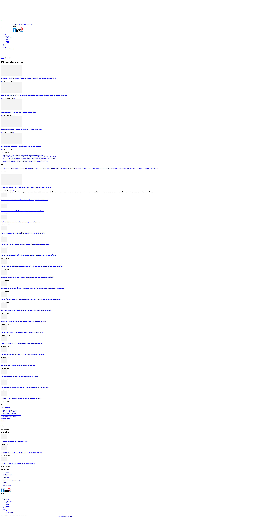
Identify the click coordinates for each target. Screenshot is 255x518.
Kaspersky (65, 168)
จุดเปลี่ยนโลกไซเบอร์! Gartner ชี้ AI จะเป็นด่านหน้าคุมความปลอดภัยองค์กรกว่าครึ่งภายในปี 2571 (27, 277)
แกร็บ (144, 168)
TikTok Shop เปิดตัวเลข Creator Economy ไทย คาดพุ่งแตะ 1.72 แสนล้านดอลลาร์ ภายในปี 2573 (28, 78)
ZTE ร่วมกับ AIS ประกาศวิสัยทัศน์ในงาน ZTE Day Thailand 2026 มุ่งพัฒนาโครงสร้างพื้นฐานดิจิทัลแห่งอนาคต (29, 158)
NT (74, 168)
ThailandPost (95, 168)
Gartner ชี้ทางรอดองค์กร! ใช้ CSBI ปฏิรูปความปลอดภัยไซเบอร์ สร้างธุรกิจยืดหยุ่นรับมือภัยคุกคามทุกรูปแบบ (31, 299)
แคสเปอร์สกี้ (147, 168)
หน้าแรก (2, 58)
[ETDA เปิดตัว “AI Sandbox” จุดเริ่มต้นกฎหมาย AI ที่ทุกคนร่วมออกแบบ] (4, 396)
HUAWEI (53, 168)
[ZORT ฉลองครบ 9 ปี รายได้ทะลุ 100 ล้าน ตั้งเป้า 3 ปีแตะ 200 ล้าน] (11, 109)
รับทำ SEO (14, 516)
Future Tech (6, 36)
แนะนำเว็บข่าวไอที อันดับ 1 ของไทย (9, 416)
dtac (36, 168)
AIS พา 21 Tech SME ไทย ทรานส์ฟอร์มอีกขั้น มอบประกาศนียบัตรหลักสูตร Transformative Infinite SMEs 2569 (29, 157)
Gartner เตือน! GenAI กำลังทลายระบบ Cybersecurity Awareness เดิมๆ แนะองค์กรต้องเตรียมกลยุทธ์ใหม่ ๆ (32, 266)
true (109, 168)
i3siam (2, 426)
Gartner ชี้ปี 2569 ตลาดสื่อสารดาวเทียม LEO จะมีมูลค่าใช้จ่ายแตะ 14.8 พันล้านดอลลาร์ (25, 388)
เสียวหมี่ (136, 168)
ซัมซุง (121, 168)
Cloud (11, 168)
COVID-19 (15, 168)
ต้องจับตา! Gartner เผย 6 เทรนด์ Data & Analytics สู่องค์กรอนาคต (20, 222)
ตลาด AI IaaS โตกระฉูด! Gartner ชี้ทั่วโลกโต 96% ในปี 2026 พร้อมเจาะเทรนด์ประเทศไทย (26, 187)
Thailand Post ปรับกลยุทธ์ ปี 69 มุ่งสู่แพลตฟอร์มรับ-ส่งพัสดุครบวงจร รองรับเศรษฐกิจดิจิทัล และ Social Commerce (34, 95)
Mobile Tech (9, 38)
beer (2, 81)
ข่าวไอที (5, 47)
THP (106, 168)
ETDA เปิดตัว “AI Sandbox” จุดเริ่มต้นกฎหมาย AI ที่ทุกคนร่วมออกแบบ (21, 399)
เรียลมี (134, 168)
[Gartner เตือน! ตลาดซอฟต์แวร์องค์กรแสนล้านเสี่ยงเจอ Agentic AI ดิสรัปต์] (4, 208)
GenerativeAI (45, 168)
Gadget (8, 39)
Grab (49, 168)
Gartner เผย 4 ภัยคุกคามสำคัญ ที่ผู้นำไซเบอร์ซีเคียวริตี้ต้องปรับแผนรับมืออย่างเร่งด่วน (25, 244)
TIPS (4, 44)
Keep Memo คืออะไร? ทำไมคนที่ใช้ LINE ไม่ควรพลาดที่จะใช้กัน (18, 464)
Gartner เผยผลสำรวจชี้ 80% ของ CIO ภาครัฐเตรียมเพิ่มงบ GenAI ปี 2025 (22, 354)
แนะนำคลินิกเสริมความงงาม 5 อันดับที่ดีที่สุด (11, 415)
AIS (5, 168)
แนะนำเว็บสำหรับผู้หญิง (6, 418)
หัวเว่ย (127, 168)
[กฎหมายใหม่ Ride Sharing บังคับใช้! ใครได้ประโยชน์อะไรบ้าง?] (4, 362)
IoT (56, 168)
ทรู (125, 168)
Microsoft (71, 168)
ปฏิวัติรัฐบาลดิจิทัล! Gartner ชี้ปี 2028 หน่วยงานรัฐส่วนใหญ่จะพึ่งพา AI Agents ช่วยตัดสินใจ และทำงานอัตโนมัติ (32, 288)
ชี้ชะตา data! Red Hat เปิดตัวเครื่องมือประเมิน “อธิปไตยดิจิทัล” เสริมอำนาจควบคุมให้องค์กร (26, 310)
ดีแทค (124, 168)
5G (1, 168)
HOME (4, 34)
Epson (38, 168)
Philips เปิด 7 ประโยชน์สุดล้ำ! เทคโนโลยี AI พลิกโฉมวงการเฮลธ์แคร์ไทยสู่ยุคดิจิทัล (23, 321)
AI (3, 168)
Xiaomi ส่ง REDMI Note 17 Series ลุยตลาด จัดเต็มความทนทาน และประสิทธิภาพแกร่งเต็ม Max (25, 161)
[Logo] (6, 32)
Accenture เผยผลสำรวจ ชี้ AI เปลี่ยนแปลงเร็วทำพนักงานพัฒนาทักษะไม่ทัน (21, 343)
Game (7, 41)
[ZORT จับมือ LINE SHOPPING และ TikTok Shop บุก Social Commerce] (11, 126)
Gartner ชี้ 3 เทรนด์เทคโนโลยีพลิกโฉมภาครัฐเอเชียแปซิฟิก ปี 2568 (19, 377)
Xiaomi (112, 168)
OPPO (76, 168)
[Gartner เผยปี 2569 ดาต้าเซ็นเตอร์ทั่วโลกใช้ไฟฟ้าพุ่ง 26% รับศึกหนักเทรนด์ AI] (4, 230)
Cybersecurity (20, 168)
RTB (82, 168)
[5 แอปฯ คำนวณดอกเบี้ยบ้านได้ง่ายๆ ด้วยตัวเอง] (4, 439)
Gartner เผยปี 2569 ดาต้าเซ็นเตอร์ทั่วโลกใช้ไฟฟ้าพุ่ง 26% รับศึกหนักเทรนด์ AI (23, 233)
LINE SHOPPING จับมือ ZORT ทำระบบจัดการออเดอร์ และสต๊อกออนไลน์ (21, 146)
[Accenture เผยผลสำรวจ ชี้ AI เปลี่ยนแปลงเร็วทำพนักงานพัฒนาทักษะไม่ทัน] (4, 340)
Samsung (85, 168)
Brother (8, 168)
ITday (59, 168)
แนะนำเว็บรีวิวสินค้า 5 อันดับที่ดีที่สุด (9, 413)
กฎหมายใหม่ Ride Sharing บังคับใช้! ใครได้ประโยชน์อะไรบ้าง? (18, 365)
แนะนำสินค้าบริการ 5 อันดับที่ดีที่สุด (8, 412)
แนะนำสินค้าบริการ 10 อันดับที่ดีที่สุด (9, 410)
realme (79, 168)
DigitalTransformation (29, 168)
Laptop (7, 42)
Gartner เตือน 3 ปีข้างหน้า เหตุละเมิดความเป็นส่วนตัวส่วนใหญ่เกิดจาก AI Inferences (24, 200)
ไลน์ (157, 168)
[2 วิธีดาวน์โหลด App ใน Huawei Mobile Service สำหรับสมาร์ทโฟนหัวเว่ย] (4, 450)
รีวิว (4, 46)
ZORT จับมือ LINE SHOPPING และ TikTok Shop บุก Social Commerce (21, 129)
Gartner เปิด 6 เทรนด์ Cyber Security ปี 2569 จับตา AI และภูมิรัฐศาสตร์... (22, 332)
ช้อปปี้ (119, 168)
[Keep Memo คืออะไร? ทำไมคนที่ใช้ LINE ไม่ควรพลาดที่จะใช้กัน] (4, 461)
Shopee (90, 168)
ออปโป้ (131, 168)
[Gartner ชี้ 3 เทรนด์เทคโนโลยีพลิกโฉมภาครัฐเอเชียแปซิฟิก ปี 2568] (4, 373)
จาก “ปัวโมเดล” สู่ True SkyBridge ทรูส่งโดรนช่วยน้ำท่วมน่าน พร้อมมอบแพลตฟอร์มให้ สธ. (24, 155)
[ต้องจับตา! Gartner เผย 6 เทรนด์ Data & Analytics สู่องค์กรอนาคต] (4, 219)
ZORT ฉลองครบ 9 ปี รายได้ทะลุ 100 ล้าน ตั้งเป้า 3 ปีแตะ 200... (18, 112)
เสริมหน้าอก (3, 421)
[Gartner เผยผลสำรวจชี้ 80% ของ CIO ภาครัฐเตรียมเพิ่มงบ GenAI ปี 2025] (4, 351)
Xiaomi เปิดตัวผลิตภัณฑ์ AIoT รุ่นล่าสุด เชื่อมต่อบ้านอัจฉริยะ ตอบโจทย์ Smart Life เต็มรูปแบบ (25, 160)
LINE (68, 168)
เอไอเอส (140, 168)
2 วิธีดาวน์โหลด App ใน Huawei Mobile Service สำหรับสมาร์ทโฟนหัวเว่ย (21, 453)
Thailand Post (102, 168)
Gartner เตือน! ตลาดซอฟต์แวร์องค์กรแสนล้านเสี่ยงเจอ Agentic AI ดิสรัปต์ (22, 211)
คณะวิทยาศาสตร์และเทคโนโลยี (65, 516)
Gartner (41, 168)
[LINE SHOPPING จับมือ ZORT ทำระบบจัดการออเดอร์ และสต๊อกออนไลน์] (11, 143)
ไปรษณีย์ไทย (153, 168)
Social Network (10, 49)
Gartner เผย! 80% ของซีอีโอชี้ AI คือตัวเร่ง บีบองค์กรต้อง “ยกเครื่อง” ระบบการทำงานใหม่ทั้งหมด (28, 255)
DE (23, 168)
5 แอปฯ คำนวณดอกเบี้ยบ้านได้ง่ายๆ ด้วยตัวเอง (14, 442)
